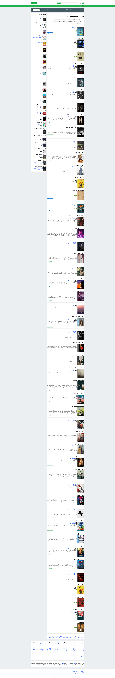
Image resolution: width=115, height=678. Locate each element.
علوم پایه (74, 657)
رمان (68, 94)
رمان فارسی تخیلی (61, 118)
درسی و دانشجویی (73, 655)
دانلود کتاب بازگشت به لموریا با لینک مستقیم (69, 323)
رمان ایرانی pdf (51, 94)
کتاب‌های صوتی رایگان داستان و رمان (76, 23)
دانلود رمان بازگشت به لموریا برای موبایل (72, 322)
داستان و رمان (35, 644)
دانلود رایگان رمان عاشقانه (64, 82)
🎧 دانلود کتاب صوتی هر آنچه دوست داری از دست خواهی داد (74, 51)
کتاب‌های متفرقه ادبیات (40, 144)
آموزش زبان (82, 655)
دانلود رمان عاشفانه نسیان (71, 108)
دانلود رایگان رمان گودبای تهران (53, 474)
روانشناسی (71, 205)
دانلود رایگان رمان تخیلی (71, 118)
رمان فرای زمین (70, 221)
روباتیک (58, 650)
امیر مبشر (40, 155)
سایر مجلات (42, 655)
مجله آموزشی (42, 650)
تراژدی (51, 296)
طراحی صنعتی (57, 643)
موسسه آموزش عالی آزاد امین (62, 19)
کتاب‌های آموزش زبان (40, 131)
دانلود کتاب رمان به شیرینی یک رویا (78, 482)
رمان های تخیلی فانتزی (71, 68)
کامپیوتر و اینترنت (64, 654)
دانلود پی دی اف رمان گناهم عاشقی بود (71, 412)
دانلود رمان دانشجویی (54, 271)
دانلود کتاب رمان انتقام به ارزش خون (78, 571)
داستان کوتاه (73, 53)
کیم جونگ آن (40, 149)
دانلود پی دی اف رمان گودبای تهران (62, 474)
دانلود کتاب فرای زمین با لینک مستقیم (56, 221)
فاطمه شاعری (74, 484)
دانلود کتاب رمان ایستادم (80, 533)
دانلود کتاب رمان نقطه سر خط (79, 444)
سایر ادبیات (82, 656)
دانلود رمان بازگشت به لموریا (70, 321)
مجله (43, 642)
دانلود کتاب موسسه (80, 25)
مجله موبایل (42, 644)
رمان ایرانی (63, 132)
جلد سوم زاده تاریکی (50, 131)
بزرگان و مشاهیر (49, 643)
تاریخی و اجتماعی (34, 647)
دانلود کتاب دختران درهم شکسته (78, 190)
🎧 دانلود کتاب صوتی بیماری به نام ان (77, 203)
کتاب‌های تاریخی (40, 66)
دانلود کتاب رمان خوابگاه (80, 266)
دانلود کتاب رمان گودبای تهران (79, 469)
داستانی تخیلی (61, 283)
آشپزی (50, 644)
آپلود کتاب (33, 3)
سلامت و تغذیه (49, 649)
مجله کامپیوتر (42, 643)
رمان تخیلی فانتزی (65, 68)
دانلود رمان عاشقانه (61, 144)
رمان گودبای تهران (72, 476)
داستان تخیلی (67, 283)
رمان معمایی (68, 144)
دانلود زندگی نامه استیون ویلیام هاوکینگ (62, 637)
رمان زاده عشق (69, 222)
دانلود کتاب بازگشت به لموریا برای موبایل (58, 323)
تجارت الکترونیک (65, 648)
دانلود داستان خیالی (70, 133)
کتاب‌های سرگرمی (40, 169)
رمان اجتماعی (56, 144)
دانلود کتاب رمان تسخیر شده (79, 63)
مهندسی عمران (57, 644)
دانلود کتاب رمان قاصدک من (79, 456)
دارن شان (40, 30)
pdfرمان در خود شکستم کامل (73, 387)
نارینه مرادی (64, 526)
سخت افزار (65, 649)
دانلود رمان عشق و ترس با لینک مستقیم (57, 501)
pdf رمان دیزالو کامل (56, 514)
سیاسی (74, 651)
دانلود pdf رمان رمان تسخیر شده (56, 69)
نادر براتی (41, 82)
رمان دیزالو (64, 514)
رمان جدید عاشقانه (58, 82)
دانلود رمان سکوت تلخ (51, 144)
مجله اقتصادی (42, 648)
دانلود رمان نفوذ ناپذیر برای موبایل (60, 158)
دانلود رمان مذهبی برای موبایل (61, 258)
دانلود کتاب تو (81, 622)
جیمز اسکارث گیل (40, 88)
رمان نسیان (66, 108)
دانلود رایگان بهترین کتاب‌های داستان (38, 106)
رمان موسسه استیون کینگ (77, 636)
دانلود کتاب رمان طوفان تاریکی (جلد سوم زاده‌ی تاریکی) (75, 127)
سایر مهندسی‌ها (57, 651)
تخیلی (64, 283)
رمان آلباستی (67, 525)
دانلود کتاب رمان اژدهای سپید (79, 77)
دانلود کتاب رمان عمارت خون (79, 559)
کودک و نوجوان (49, 650)
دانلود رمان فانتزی (60, 68)
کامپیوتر (65, 642)
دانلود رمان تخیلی (55, 68)
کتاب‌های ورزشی (40, 156)
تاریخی (74, 647)
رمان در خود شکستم (56, 386)
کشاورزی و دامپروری (72, 656)
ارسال (67, 665)
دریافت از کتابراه (50, 33)
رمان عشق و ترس (70, 502)
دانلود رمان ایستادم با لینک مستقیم (59, 540)
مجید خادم (74, 369)
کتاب (76, 664)
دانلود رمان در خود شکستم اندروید (64, 387)
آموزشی (36, 650)
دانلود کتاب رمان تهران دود (79, 303)
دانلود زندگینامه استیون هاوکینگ (52, 637)
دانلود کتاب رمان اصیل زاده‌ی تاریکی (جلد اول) (76, 278)
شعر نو (83, 647)
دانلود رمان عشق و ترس (72, 501)
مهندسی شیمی (57, 649)
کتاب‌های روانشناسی (40, 124)
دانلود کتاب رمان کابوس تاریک (79, 329)
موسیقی (50, 651)
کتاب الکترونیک (75, 671)
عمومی (50, 642)
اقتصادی (74, 643)
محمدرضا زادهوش (39, 123)
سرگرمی (50, 648)
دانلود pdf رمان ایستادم (65, 539)
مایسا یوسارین (74, 242)
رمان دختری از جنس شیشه (67, 437)
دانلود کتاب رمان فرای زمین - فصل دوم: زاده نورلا (76, 228)
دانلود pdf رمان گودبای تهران (70, 474)
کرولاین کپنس (74, 623)
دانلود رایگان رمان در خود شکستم (69, 385)
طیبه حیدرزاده (74, 522)
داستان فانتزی (75, 133)
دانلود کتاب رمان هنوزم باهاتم (79, 393)
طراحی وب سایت (65, 651)
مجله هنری (42, 654)
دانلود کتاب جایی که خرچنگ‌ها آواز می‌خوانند (76, 609)
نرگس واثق (74, 91)
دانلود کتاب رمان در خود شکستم (78, 380)
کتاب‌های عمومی (40, 42)
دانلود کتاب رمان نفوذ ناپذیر (79, 152)
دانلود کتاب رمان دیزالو (80, 508)
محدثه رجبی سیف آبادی (73, 267)
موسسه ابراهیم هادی (56, 21)
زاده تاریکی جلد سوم (74, 132)
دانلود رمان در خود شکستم (61, 385)
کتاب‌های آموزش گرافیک (39, 72)
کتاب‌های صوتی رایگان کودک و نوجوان (38, 37)
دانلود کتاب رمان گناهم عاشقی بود (78, 406)
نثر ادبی (83, 650)
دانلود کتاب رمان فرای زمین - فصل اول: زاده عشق (76, 215)
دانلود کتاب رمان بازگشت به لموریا (78, 316)
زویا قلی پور (40, 117)
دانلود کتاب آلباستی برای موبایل (70, 526)
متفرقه (50, 655)
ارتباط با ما (82, 671)
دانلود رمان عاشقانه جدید (52, 82)
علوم (74, 642)
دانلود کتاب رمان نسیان (80, 102)
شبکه (66, 650)
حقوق (74, 654)
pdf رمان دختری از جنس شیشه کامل (59, 437)
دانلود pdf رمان (55, 94)
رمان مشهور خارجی (78, 21)
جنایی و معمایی (70, 193)
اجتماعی (74, 650)
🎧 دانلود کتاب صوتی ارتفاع (79, 177)
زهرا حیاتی (74, 292)
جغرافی (74, 648)
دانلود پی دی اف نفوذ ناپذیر (61, 156)
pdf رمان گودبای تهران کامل (61, 476)
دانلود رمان (66, 94)
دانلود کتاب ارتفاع (81, 584)
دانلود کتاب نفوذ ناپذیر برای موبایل (69, 156)
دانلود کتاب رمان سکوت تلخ (79, 140)
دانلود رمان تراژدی (54, 296)
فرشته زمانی (74, 217)
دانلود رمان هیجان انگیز (68, 132)
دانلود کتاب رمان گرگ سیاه (79, 89)
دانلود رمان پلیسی (58, 95)
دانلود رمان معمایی (70, 83)
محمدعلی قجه (40, 161)
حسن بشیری (40, 36)
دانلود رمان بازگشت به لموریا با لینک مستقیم (53, 321)
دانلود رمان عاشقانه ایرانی (52, 170)
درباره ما (83, 672)
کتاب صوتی (35, 642)
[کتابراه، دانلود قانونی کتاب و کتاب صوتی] (75, 31)
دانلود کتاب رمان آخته (80, 291)
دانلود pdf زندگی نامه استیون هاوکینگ (59, 636)
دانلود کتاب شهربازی (80, 597)
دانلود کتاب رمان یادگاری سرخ (79, 355)
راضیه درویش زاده (73, 534)
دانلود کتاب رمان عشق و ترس (79, 495)
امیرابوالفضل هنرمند (39, 167)
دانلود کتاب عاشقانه (58, 170)
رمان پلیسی (65, 144)
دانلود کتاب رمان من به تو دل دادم (78, 419)
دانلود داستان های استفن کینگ (69, 636)
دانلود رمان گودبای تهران (69, 475)
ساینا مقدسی (40, 54)
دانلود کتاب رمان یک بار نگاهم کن (78, 342)
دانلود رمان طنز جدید (67, 272)
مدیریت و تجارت (35, 648)
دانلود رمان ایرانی (63, 69)
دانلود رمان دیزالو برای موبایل (69, 514)
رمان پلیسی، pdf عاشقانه (52, 95)
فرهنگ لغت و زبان (81, 654)
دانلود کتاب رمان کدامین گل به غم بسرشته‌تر (76, 367)
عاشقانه (66, 625)
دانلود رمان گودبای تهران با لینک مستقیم (60, 475)
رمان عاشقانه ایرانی (69, 171)
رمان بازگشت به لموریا (63, 322)
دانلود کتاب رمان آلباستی (80, 520)
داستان (83, 643)
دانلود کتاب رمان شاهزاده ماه (79, 240)
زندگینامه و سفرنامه (81, 651)
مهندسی (57, 642)
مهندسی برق (57, 647)
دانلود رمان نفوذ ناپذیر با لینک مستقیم (70, 158)
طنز (83, 648)
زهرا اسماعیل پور (74, 560)
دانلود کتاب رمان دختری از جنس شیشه (77, 431)
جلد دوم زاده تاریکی (67, 120)
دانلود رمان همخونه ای (73, 272)
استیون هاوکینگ (51, 636)
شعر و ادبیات (35, 643)
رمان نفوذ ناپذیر (54, 158)
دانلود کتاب (50, 85)
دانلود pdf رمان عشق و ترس (66, 500)
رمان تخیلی (66, 118)
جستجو (59, 3)
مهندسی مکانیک (57, 648)
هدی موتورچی (74, 65)
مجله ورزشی (42, 649)
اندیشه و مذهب (73, 644)
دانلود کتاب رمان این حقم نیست (78, 253)
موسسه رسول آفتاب (70, 19)
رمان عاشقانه (72, 144)
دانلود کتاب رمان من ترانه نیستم (78, 165)
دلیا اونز (75, 611)
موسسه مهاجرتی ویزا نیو (76, 19)
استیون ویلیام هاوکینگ (80, 637)
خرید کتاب (75, 673)
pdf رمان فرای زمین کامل (64, 221)
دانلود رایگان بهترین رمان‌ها (39, 18)
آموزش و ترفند (65, 644)
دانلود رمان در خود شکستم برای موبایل (64, 386)
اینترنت (66, 643)
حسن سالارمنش (40, 48)
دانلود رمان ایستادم (71, 540)
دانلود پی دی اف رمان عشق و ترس (58, 500)
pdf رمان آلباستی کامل (58, 525)
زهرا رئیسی (74, 318)
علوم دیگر (74, 658)
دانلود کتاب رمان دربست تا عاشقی (78, 546)
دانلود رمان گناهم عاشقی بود (52, 412)
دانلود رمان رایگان (70, 69)
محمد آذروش (40, 130)
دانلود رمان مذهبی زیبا (68, 258)
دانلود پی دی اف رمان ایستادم (57, 539)
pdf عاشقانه (69, 82)
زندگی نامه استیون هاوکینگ (73, 637)
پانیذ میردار (74, 141)
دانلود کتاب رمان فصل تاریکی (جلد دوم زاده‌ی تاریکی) (75, 114)
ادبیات (83, 642)
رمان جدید (74, 69)
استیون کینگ (74, 27)
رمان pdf (66, 69)
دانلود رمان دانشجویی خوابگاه (60, 272)
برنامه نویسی (65, 647)
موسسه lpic (55, 19)
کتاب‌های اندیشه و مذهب (39, 24)
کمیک (83, 649)
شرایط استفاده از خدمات (80, 674)
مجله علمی (42, 651)
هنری (50, 654)
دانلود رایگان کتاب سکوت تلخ (73, 146)
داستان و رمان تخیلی (51, 132)
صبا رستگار (74, 331)
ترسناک (74, 28)
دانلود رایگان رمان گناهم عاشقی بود (60, 412)
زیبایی (50, 647)
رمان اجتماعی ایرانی (58, 411)
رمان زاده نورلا (69, 235)
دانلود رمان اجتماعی (63, 171)
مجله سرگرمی (42, 647)
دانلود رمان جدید (63, 94)
